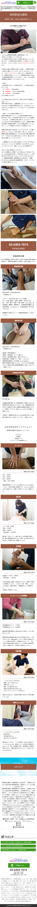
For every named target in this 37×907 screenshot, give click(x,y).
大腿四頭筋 (17, 103)
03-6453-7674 (18, 869)
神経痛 (6, 304)
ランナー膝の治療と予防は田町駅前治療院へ (13, 846)
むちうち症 (28, 302)
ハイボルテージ (14, 306)
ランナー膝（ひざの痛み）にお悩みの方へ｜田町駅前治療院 (16, 842)
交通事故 (15, 373)
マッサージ (18, 434)
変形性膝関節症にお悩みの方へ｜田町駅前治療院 (14, 849)
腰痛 (16, 300)
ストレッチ (21, 146)
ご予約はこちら (26, 2)
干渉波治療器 (24, 306)
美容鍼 (16, 438)
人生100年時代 (8, 154)
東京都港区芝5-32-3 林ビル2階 (18, 874)
